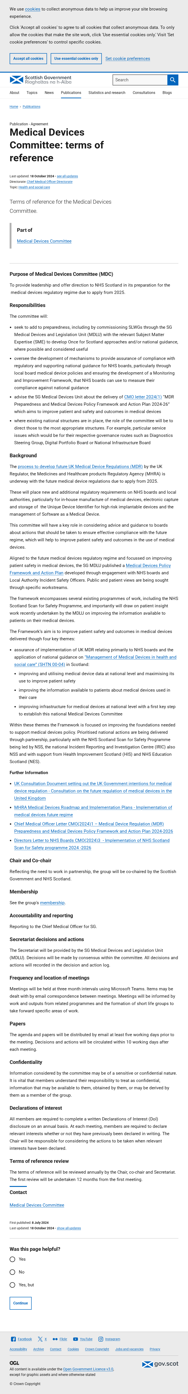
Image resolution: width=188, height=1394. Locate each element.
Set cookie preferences (127, 58)
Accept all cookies (28, 58)
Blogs (167, 92)
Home (14, 106)
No (22, 1272)
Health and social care (34, 187)
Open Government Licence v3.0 (88, 1369)
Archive (38, 1349)
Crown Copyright (97, 1349)
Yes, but (26, 1284)
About (14, 92)
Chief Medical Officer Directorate (49, 181)
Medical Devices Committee (44, 241)
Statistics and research (106, 92)
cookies (32, 9)
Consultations (144, 92)
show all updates (69, 1228)
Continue (20, 1303)
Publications (71, 92)
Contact (55, 1349)
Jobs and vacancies (129, 1349)
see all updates (67, 176)
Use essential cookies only (76, 58)
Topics (32, 92)
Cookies (73, 1349)
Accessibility (18, 1349)
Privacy (155, 1349)
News (49, 92)
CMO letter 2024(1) (143, 397)
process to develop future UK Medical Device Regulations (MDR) (80, 466)
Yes (22, 1259)
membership (52, 902)
